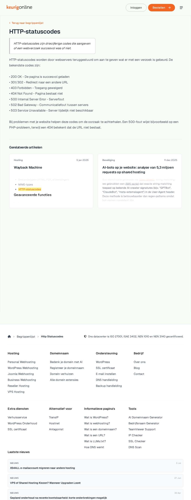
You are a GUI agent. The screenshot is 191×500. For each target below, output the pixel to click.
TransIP (54, 417)
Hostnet (54, 423)
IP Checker (136, 435)
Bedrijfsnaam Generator (144, 423)
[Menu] (181, 7)
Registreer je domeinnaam (67, 368)
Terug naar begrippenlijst (27, 23)
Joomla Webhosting (21, 374)
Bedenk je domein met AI (66, 362)
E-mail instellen (106, 374)
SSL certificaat (105, 368)
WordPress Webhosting (23, 368)
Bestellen (159, 7)
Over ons (139, 362)
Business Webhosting (22, 380)
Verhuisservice (17, 417)
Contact (139, 374)
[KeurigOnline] (19, 7)
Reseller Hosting (18, 386)
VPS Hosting (16, 392)
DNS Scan (135, 447)
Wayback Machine (28, 167)
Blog (137, 368)
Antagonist (56, 429)
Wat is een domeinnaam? (100, 429)
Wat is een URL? (94, 435)
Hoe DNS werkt (94, 447)
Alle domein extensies (64, 380)
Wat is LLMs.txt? (95, 441)
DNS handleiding (107, 380)
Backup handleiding (109, 386)
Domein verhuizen (61, 374)
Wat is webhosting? (97, 423)
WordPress (103, 362)
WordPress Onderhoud (22, 423)
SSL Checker (137, 441)
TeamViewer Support (142, 429)
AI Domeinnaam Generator (146, 417)
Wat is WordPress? (96, 417)
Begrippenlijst (26, 336)
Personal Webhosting (21, 362)
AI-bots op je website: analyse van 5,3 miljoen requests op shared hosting (138, 169)
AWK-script (132, 183)
